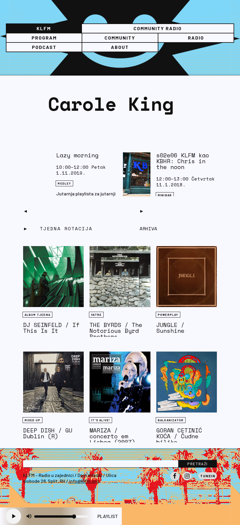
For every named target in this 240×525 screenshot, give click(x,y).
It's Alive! (100, 420)
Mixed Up (33, 420)
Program (44, 37)
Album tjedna (37, 314)
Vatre (96, 314)
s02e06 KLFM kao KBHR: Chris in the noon (182, 161)
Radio (196, 37)
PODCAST (44, 47)
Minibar (165, 195)
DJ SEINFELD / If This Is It (51, 328)
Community (119, 37)
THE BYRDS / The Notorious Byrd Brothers (116, 331)
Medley (64, 183)
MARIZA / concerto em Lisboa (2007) (112, 436)
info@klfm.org (84, 481)
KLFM (44, 28)
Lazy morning (77, 155)
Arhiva (148, 228)
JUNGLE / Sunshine (170, 328)
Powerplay (168, 314)
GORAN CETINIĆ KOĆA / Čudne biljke (179, 436)
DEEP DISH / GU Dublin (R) (47, 433)
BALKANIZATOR (171, 420)
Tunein (207, 476)
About (120, 47)
